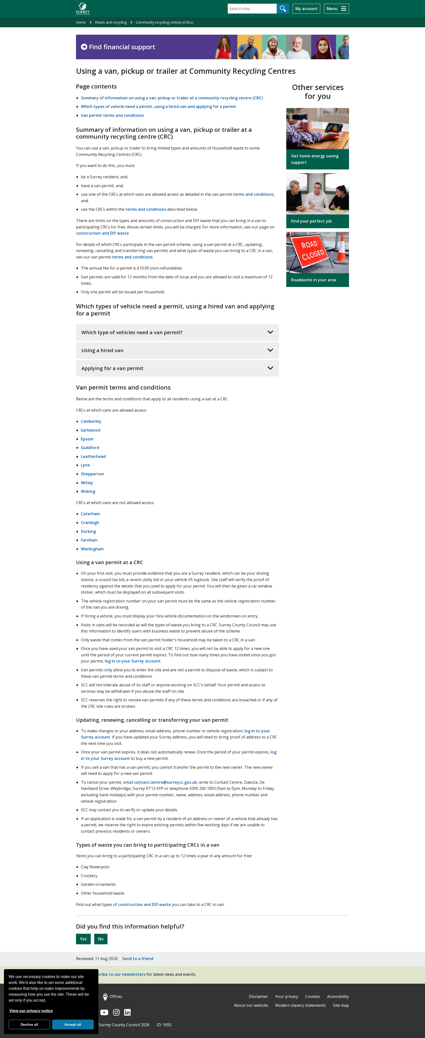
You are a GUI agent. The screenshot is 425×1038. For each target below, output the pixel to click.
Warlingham (92, 549)
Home (81, 22)
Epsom (87, 439)
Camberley (91, 421)
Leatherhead (93, 456)
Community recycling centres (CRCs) (164, 22)
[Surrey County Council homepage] (83, 8)
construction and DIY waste (102, 233)
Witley (87, 482)
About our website (251, 1005)
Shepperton (92, 474)
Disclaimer (258, 996)
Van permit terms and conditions (112, 115)
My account (306, 8)
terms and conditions (253, 194)
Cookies (312, 996)
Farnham (89, 540)
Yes (83, 939)
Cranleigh (90, 522)
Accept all (72, 1024)
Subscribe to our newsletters (117, 974)
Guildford (90, 447)
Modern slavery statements (300, 1005)
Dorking (88, 531)
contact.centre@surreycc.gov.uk (165, 782)
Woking (88, 491)
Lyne (85, 465)
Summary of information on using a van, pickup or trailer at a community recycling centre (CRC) (172, 98)
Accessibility (338, 996)
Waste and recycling (111, 22)
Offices (116, 996)
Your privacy (286, 996)
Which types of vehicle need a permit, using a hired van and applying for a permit (158, 106)
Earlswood (90, 430)
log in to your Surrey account (133, 661)
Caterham (90, 513)
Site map (341, 1005)
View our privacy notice (31, 1011)
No (101, 939)
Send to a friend (137, 958)
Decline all (29, 1024)
